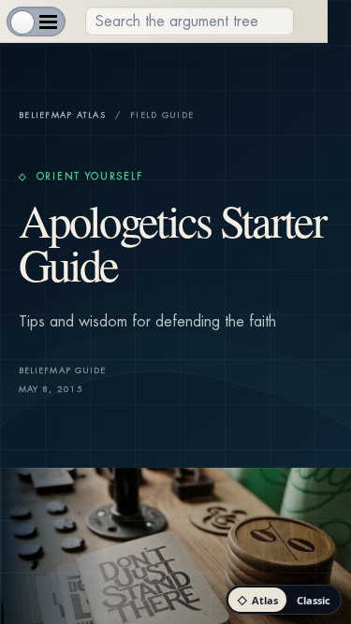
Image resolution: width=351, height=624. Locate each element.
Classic (313, 600)
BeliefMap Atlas (62, 115)
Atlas (257, 600)
